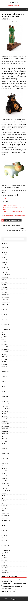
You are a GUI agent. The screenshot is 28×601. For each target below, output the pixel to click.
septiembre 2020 (5, 409)
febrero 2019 (4, 448)
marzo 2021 (4, 394)
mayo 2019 (4, 441)
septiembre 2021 (5, 379)
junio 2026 (4, 252)
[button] (26, 10)
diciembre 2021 (5, 371)
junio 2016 (4, 528)
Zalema (7, 198)
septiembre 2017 (5, 490)
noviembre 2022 (5, 344)
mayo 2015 (4, 560)
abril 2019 (3, 443)
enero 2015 (4, 570)
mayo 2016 (4, 530)
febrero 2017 (4, 508)
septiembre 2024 (5, 302)
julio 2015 (3, 555)
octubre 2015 (4, 548)
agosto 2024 (4, 304)
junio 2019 (4, 438)
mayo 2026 (4, 255)
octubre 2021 (4, 376)
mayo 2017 (4, 500)
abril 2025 (3, 284)
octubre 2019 (4, 428)
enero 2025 (4, 292)
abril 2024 (3, 312)
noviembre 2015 (5, 545)
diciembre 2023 (5, 322)
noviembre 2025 (5, 269)
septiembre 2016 (5, 520)
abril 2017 (3, 503)
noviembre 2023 (5, 324)
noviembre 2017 (5, 485)
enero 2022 (4, 369)
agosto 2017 (4, 493)
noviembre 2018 (5, 456)
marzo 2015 (4, 565)
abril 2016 (3, 533)
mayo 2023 (4, 339)
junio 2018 (4, 468)
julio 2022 (3, 354)
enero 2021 (4, 399)
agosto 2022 (4, 351)
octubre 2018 (4, 458)
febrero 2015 (4, 567)
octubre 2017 (4, 488)
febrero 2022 (4, 366)
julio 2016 (3, 525)
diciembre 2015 (5, 543)
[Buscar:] (14, 239)
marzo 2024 (4, 314)
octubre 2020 (4, 406)
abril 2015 (3, 562)
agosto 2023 (4, 332)
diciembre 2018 (5, 453)
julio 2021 (3, 384)
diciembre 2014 (5, 572)
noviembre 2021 (5, 374)
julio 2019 (3, 436)
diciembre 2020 (5, 401)
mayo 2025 (4, 282)
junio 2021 (4, 386)
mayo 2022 (4, 359)
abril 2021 (3, 391)
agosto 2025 (4, 277)
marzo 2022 (4, 364)
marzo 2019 (4, 446)
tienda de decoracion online (12, 220)
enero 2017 (4, 510)
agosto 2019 (4, 433)
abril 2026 (3, 257)
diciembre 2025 (5, 267)
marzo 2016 (4, 535)
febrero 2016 (4, 538)
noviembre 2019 (5, 426)
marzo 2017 (4, 505)
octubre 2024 (4, 299)
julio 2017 (3, 495)
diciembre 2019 (5, 423)
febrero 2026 (4, 262)
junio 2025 (4, 279)
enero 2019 (4, 451)
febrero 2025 (4, 289)
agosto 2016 (4, 523)
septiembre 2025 (5, 274)
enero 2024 (4, 319)
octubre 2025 (4, 272)
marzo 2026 (4, 260)
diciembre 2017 (5, 483)
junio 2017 (4, 498)
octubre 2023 (4, 327)
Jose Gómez (16, 22)
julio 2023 (3, 334)
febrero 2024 (4, 317)
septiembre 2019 (5, 431)
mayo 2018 (4, 471)
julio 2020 (3, 413)
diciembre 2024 (5, 294)
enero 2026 (4, 265)
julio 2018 (3, 466)
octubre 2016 (4, 518)
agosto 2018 (4, 463)
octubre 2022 (4, 346)
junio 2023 (4, 336)
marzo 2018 (4, 476)
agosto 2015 (4, 552)
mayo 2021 (4, 389)
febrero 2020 (4, 421)
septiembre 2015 (5, 550)
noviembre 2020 (5, 404)
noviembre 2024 (5, 297)
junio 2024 (4, 307)
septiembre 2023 (5, 329)
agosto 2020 (4, 411)
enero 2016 (4, 540)
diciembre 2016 (5, 513)
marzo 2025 (4, 287)
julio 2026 (3, 250)
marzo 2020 (4, 418)
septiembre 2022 (5, 349)
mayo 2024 (4, 309)
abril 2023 (3, 341)
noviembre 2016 (5, 515)
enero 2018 (4, 481)
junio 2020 (4, 416)
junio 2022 (4, 356)
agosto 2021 (4, 381)
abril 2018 (3, 473)
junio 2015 (4, 557)
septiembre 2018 (5, 461)
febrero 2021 (4, 396)
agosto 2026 (4, 247)
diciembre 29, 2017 (7, 22)
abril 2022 (3, 361)
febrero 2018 (4, 478)
